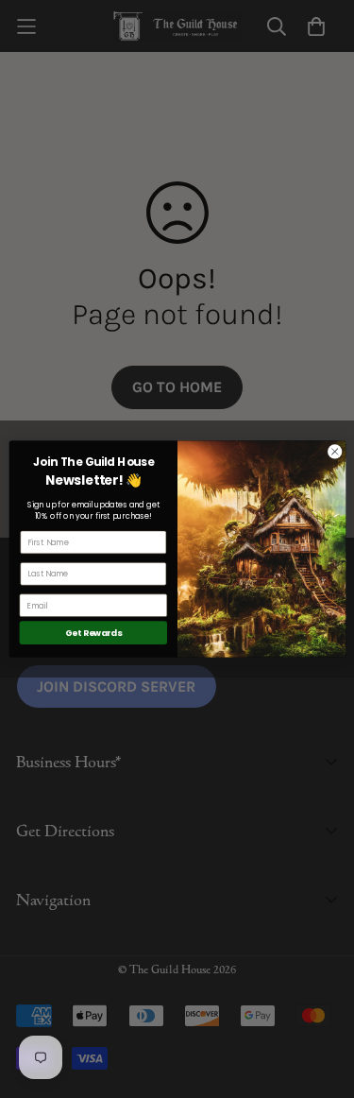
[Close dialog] (334, 451)
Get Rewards (92, 632)
